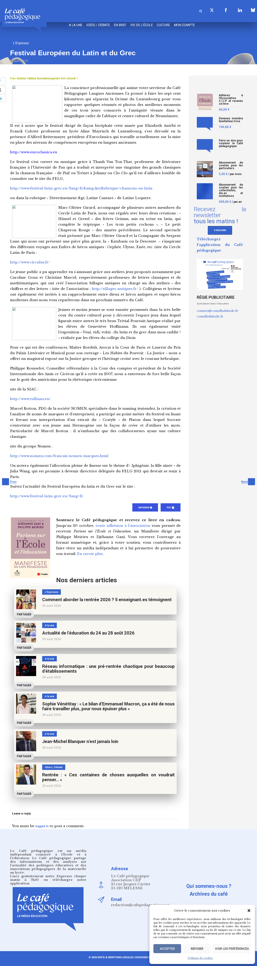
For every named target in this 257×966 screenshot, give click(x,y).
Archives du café (209, 894)
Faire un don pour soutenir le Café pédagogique (231, 143)
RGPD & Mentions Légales (115, 957)
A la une (75, 25)
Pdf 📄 (170, 507)
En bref (120, 25)
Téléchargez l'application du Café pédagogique (220, 245)
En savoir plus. (90, 554)
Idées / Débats (98, 25)
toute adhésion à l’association (123, 526)
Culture (163, 25)
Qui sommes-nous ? (208, 886)
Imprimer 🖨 (145, 507)
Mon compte (184, 25)
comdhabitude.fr (210, 316)
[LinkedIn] (240, 10)
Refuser (197, 949)
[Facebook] (226, 10)
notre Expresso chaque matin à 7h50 (48, 878)
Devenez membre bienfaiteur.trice (231, 120)
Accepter (167, 949)
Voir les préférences (232, 949)
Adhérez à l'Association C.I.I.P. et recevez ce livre (231, 99)
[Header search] (200, 10)
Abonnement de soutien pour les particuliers (231, 165)
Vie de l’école (141, 25)
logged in (42, 826)
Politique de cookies (200, 958)
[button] (249, 911)
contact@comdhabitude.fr (217, 311)
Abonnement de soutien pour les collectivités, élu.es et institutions (231, 190)
